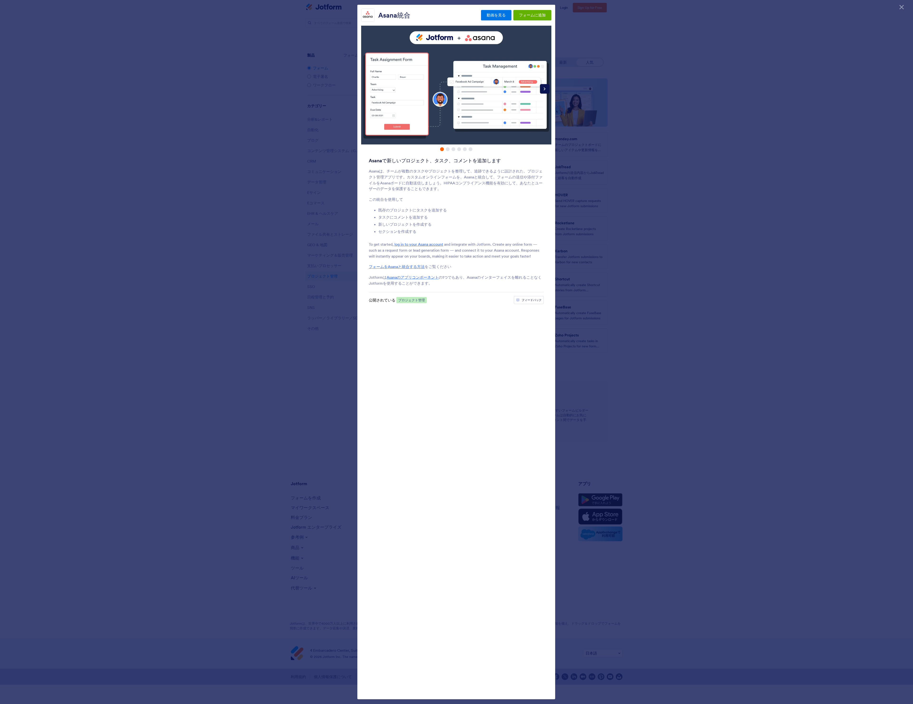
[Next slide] (544, 89)
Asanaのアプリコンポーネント (413, 277)
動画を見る (496, 15)
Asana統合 (394, 15)
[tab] (442, 149)
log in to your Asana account (418, 244)
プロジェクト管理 (411, 300)
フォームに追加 (532, 15)
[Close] (901, 7)
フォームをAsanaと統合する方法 (397, 266)
